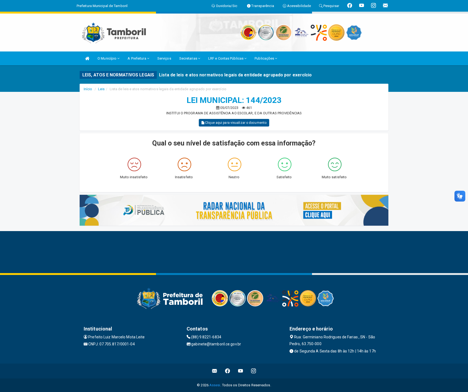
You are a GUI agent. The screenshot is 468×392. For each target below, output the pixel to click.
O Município (107, 58)
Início (88, 89)
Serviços (164, 58)
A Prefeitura (137, 58)
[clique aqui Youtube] (240, 371)
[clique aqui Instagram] (253, 371)
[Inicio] (87, 58)
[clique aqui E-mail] (214, 371)
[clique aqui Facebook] (227, 371)
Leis (101, 89)
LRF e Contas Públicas (226, 58)
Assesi (214, 385)
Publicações (265, 58)
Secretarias (188, 58)
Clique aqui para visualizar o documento (235, 123)
